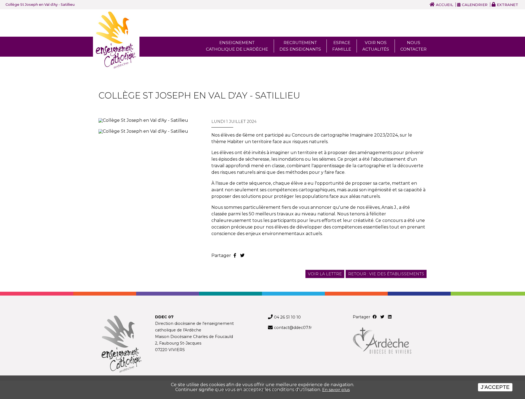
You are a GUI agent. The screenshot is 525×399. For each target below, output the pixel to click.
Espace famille (341, 46)
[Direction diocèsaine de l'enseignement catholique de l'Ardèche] (121, 344)
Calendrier (475, 4)
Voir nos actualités (375, 46)
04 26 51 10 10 (287, 317)
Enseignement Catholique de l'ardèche (237, 46)
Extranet (507, 4)
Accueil (444, 4)
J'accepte (495, 387)
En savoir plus (336, 389)
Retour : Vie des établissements (386, 273)
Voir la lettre (325, 273)
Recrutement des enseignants (300, 46)
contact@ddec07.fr (293, 327)
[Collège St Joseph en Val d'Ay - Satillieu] (149, 120)
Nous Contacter (413, 46)
